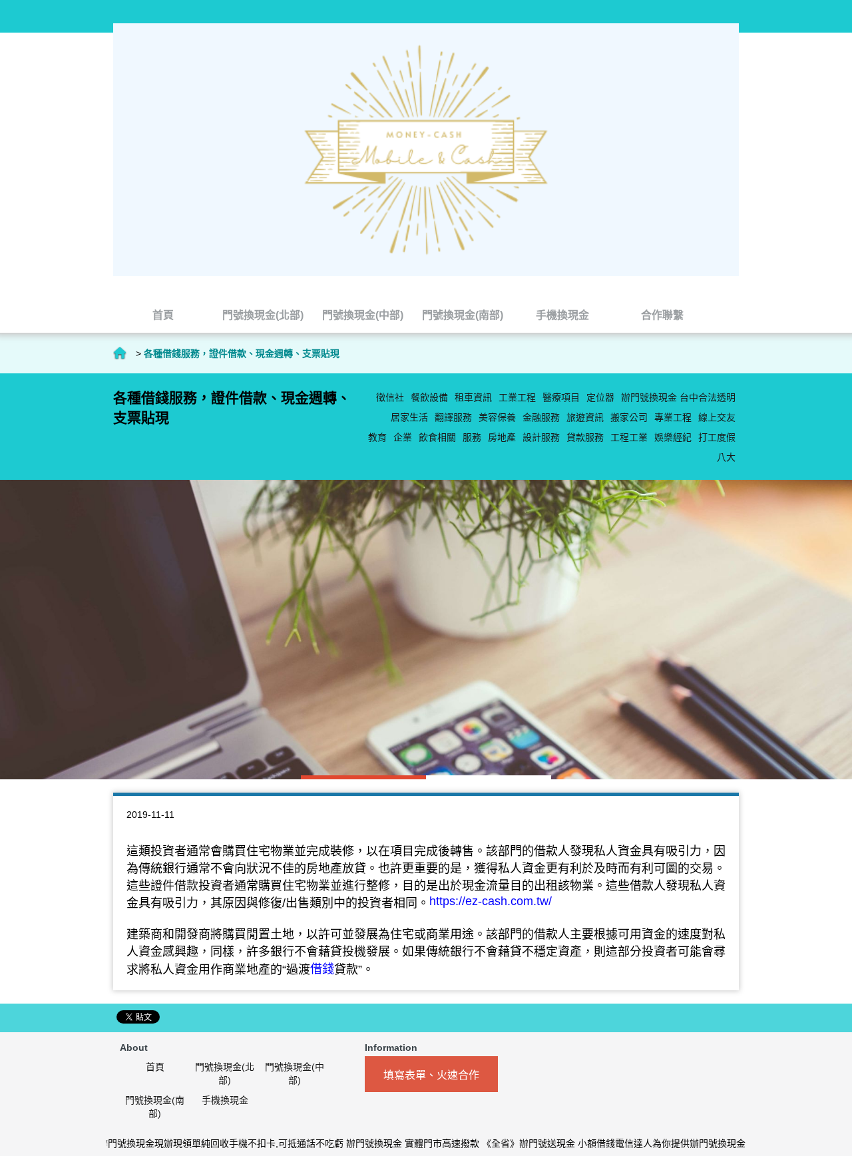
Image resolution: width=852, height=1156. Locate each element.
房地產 (502, 437)
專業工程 (673, 417)
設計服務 (541, 437)
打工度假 (717, 437)
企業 (402, 437)
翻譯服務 (453, 417)
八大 (726, 457)
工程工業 (629, 437)
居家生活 (409, 417)
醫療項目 (561, 397)
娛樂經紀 (673, 437)
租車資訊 (473, 397)
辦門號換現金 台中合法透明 (678, 397)
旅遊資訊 (585, 417)
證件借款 (174, 885)
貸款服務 (585, 437)
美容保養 (497, 417)
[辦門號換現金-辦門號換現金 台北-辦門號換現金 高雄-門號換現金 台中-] (426, 148)
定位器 (600, 397)
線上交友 (717, 417)
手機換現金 (225, 1100)
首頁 (119, 353)
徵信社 (390, 397)
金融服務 (541, 417)
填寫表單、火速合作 (431, 1075)
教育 (377, 437)
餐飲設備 (429, 397)
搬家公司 (629, 417)
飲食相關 (437, 437)
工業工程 (517, 397)
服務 (472, 437)
